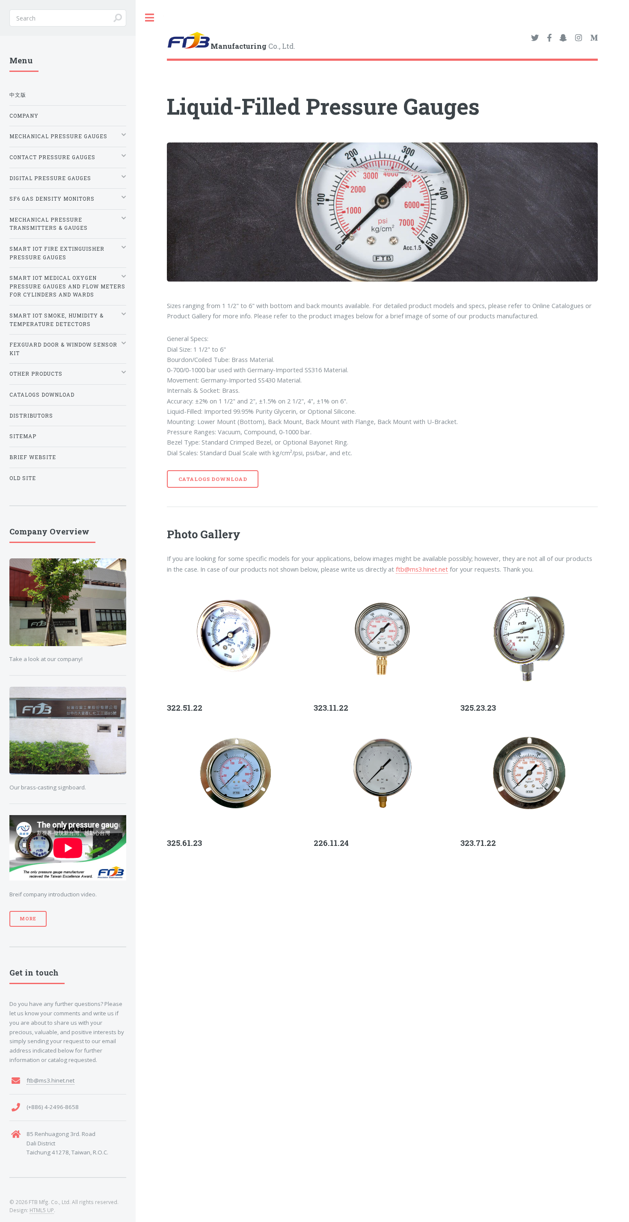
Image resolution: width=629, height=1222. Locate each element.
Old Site (22, 478)
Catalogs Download (212, 479)
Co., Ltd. (253, 46)
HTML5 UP (42, 1210)
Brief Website (32, 457)
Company (24, 116)
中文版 (17, 95)
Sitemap (22, 436)
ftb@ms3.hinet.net (422, 569)
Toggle (150, 18)
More (28, 919)
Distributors (31, 415)
